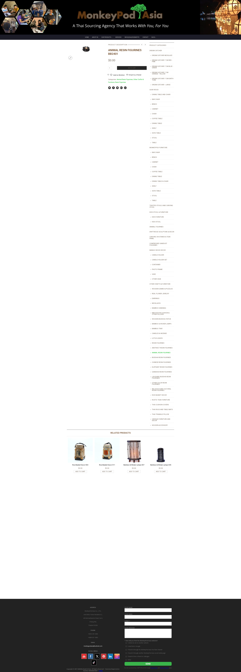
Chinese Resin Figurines (161, 362)
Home (87, 37)
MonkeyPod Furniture (158, 147)
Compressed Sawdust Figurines (158, 244)
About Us (95, 37)
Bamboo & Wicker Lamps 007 (134, 465)
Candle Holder (158, 255)
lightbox (70, 58)
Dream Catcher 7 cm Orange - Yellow (160, 73)
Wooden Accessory (160, 425)
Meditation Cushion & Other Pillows (160, 313)
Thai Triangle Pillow (160, 414)
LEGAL (101, 671)
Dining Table (157, 123)
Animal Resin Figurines (125, 79)
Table (154, 142)
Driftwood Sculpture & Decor (161, 232)
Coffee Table (157, 118)
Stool (154, 138)
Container (156, 264)
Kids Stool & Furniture (158, 212)
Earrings (155, 298)
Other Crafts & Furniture (159, 284)
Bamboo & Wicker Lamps (161, 324)
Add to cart (132, 68)
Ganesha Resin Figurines (162, 372)
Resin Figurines (120, 82)
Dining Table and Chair (161, 94)
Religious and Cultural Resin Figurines (161, 389)
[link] (93, 646)
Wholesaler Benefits (132, 37)
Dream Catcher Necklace (162, 55)
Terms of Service (164, 668)
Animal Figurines (156, 227)
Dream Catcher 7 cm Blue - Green (162, 67)
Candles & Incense (159, 333)
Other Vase (156, 279)
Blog (153, 37)
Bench (154, 104)
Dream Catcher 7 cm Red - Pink (162, 61)
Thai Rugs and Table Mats (162, 409)
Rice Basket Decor (159, 395)
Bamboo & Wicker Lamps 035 (160, 465)
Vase (154, 274)
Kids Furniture (158, 217)
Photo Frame (157, 269)
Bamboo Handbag (159, 308)
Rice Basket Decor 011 (107, 465)
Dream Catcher (155, 50)
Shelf (154, 128)
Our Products (106, 37)
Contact (145, 37)
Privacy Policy (154, 668)
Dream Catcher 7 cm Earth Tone (162, 79)
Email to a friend (135, 75)
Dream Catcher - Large (161, 85)
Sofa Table (156, 133)
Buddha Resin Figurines (161, 357)
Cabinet (155, 109)
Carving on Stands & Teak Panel (159, 237)
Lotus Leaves (157, 338)
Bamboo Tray (157, 328)
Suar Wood (154, 90)
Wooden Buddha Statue (161, 319)
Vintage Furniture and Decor (161, 419)
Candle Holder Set (159, 260)
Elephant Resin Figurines (162, 367)
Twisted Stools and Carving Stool (161, 206)
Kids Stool (156, 222)
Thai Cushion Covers (160, 405)
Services (118, 37)
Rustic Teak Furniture (161, 400)
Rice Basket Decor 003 (80, 465)
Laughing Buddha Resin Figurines (161, 377)
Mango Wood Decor (157, 250)
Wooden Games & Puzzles (162, 289)
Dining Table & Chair (160, 181)
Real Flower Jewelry (160, 294)
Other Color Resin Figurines (159, 383)
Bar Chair (156, 99)
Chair (154, 114)
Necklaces (156, 303)
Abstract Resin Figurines (162, 348)
